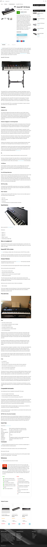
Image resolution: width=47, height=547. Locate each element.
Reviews (5, 4)
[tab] (3, 45)
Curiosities (33, 536)
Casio (38, 30)
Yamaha (38, 25)
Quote (2, 460)
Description (3, 44)
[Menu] (1, 1)
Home (2, 4)
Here (2, 252)
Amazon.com (18, 261)
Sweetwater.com (10, 227)
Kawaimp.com (18, 150)
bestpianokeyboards (23, 53)
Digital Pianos (18, 533)
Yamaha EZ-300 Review (40, 23)
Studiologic (38, 16)
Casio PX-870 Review (40, 28)
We (1, 48)
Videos (9, 44)
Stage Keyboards (18, 537)
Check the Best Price (9, 524)
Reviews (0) (13, 44)
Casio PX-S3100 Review (41, 18)
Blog (33, 533)
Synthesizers (18, 538)
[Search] (44, 1)
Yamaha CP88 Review (6, 515)
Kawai (17, 37)
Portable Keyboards (12, 4)
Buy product (21, 34)
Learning (33, 537)
